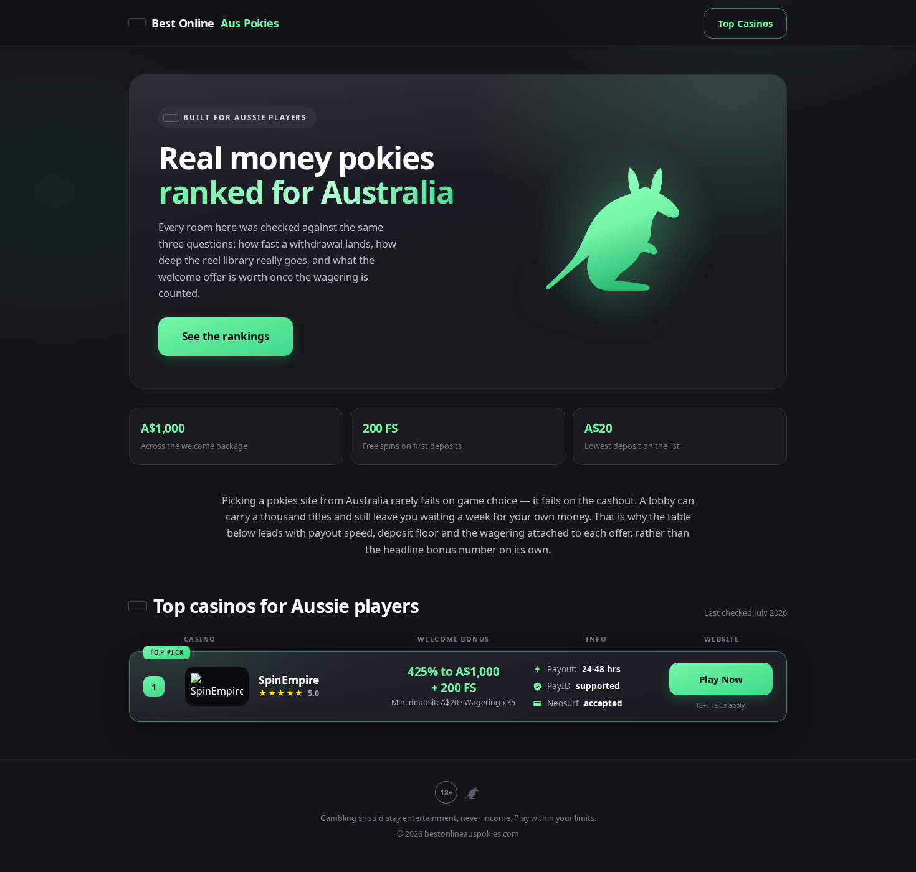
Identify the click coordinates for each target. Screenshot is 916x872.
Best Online (215, 23)
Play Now (721, 679)
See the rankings (225, 336)
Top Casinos (745, 23)
